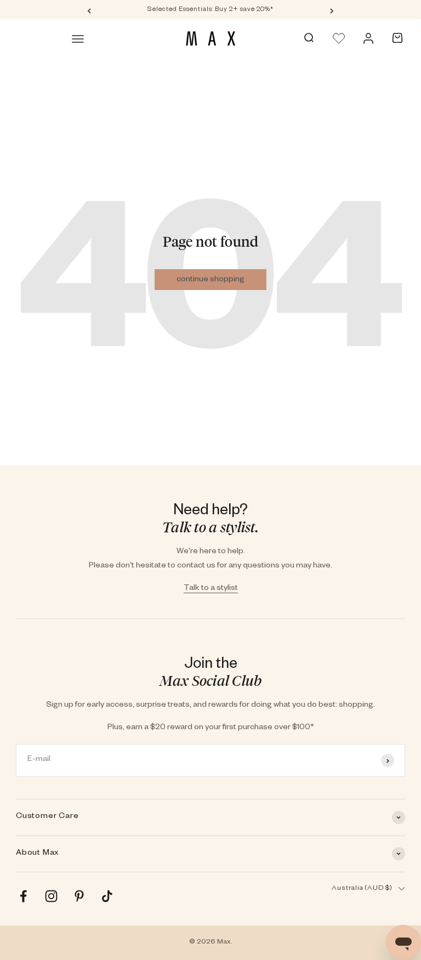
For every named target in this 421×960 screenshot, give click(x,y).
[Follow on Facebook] (23, 896)
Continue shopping (210, 280)
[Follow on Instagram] (51, 896)
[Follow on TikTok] (107, 896)
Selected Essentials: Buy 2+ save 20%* (210, 10)
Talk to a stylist (211, 588)
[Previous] (89, 10)
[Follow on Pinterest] (79, 896)
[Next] (332, 10)
